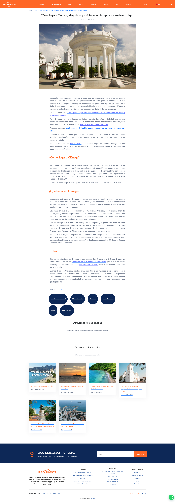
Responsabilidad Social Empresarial (82, 475)
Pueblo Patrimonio (108, 299)
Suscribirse (140, 454)
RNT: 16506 (112, 484)
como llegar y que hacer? (58, 299)
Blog (117, 4)
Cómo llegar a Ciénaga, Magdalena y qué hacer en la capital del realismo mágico (63, 10)
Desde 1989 (56, 493)
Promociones (137, 484)
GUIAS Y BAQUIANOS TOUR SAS (82, 472)
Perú (69, 4)
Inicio (30, 10)
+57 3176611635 (113, 476)
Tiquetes (80, 4)
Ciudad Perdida (56, 4)
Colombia (41, 4)
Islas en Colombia (77, 299)
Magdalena (93, 299)
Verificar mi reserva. (137, 475)
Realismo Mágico (67, 310)
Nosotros (105, 4)
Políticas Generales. (82, 484)
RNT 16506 (47, 493)
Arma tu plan (137, 472)
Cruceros (93, 4)
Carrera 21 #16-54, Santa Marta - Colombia (114, 472)
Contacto (128, 4)
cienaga (53, 310)
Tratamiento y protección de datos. (82, 481)
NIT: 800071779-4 (112, 482)
